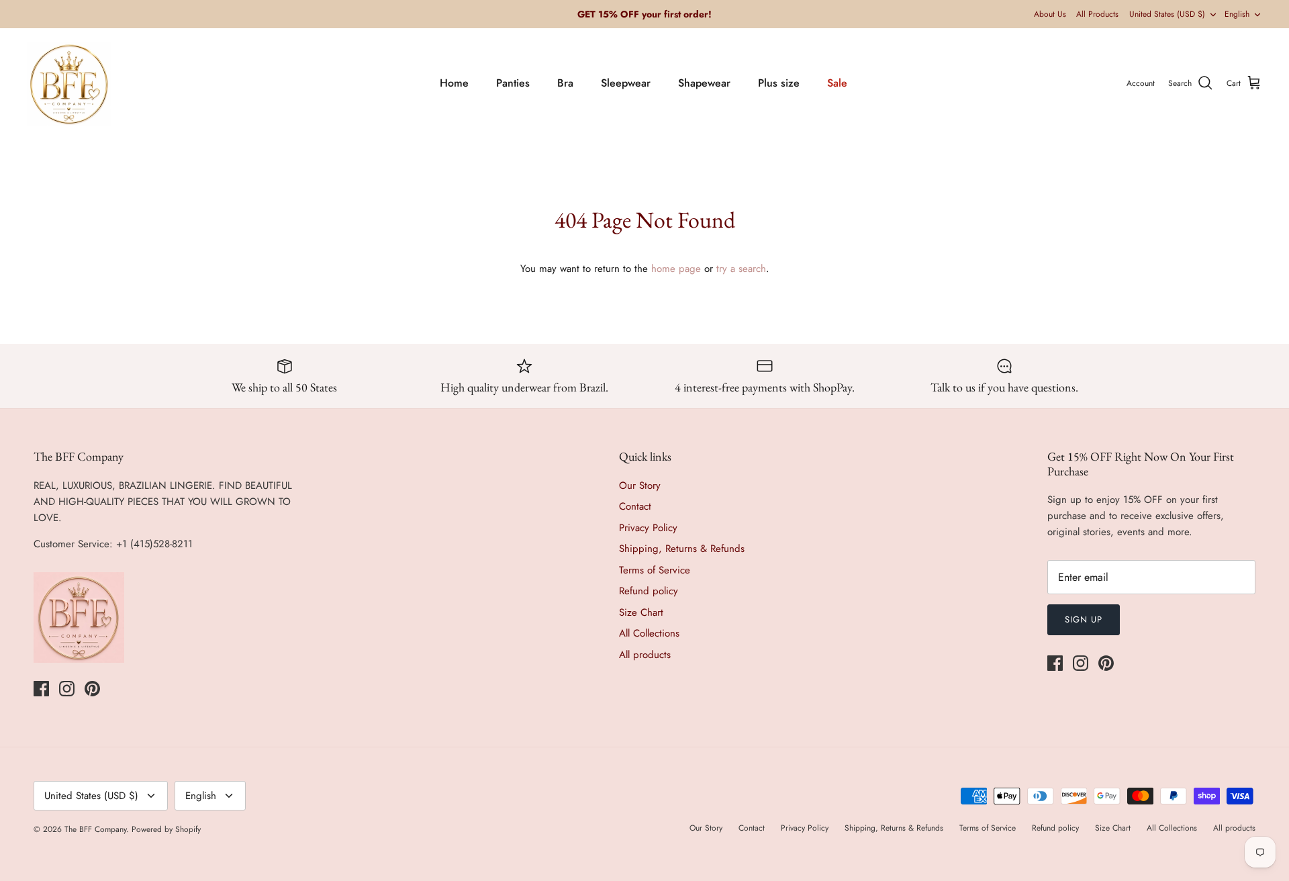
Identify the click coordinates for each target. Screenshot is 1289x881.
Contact (635, 506)
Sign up (1083, 619)
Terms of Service (654, 570)
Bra (565, 83)
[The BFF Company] (69, 84)
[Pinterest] (92, 688)
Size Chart (641, 612)
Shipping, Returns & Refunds (682, 548)
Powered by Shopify (166, 829)
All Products (1097, 14)
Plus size (779, 83)
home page (676, 268)
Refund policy (648, 591)
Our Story (640, 485)
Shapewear (704, 83)
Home (454, 83)
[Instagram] (67, 688)
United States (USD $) (1167, 14)
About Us (1050, 14)
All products (645, 654)
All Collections (649, 633)
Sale (837, 83)
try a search (741, 268)
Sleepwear (626, 83)
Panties (513, 83)
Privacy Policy (648, 527)
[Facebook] (41, 688)
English (1237, 14)
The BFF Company (95, 829)
